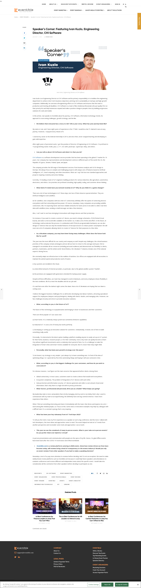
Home (44, 4)
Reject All (107, 584)
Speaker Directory (98, 560)
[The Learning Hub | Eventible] (23, 10)
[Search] (126, 6)
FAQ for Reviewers (59, 566)
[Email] (24, 43)
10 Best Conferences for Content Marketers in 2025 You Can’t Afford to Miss (97, 519)
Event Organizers (103, 4)
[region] (70, 584)
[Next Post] (139, 294)
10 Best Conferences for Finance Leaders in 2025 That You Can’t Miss (44, 519)
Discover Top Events (69, 4)
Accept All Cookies (121, 584)
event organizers (40, 477)
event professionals (59, 477)
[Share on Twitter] (24, 38)
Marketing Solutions (99, 567)
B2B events (38, 473)
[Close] (138, 585)
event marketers (66, 473)
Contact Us (57, 553)
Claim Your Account (99, 570)
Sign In (117, 4)
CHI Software (37, 157)
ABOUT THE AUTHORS (114, 10)
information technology (43, 484)
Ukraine (67, 484)
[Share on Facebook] (24, 33)
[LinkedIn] (24, 48)
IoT (58, 484)
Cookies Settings (93, 584)
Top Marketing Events (99, 555)
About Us (52, 4)
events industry (75, 480)
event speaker (39, 480)
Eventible (52, 480)
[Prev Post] (1, 294)
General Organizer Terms (61, 561)
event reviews (75, 477)
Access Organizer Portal (100, 572)
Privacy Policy (58, 564)
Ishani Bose (49, 37)
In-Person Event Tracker (100, 558)
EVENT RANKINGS (76, 10)
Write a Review (87, 4)
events (62, 480)
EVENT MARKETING (60, 10)
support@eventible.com (24, 552)
